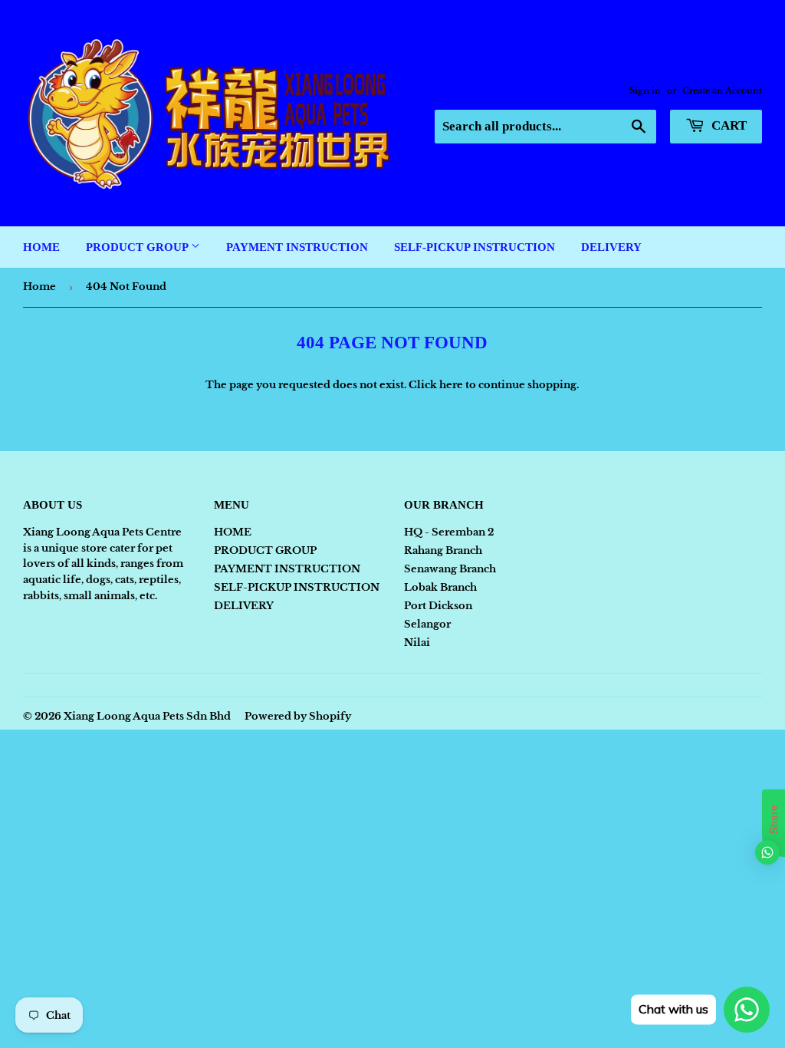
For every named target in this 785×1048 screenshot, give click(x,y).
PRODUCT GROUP (138, 247)
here (451, 384)
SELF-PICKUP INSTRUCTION (474, 247)
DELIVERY (611, 247)
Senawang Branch (450, 568)
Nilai (417, 642)
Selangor (427, 624)
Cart (727, 125)
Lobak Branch (440, 587)
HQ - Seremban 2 (449, 532)
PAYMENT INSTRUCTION (297, 247)
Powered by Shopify (298, 716)
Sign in (645, 90)
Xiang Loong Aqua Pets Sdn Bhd (147, 716)
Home (39, 286)
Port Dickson (438, 605)
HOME (41, 247)
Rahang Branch (443, 550)
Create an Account (722, 90)
